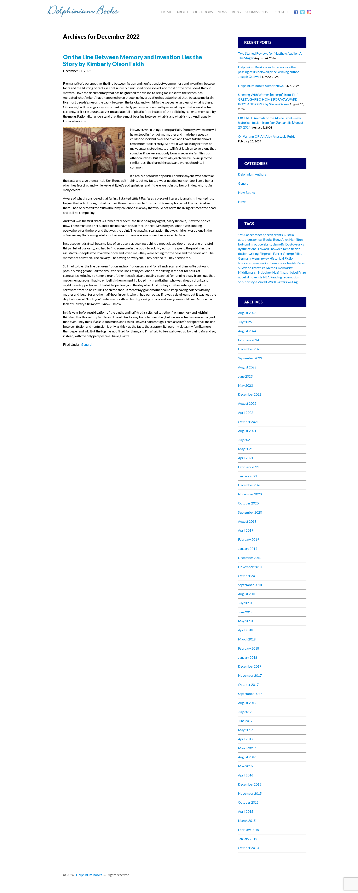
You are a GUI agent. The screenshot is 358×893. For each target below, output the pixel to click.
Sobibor (244, 282)
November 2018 (250, 567)
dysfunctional (247, 249)
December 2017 (249, 666)
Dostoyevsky (294, 244)
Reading (276, 277)
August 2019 (247, 521)
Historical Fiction (282, 258)
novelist (243, 277)
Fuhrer (277, 253)
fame (286, 249)
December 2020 (249, 485)
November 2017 (250, 675)
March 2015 (247, 820)
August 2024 (247, 331)
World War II (267, 282)
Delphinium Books (87, 10)
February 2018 (248, 648)
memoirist (285, 268)
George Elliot (292, 253)
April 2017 (245, 739)
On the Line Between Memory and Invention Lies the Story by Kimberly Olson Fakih (132, 60)
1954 (242, 235)
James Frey (278, 263)
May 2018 (245, 621)
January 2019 (247, 548)
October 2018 (248, 576)
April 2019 (245, 530)
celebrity (265, 244)
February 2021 (248, 467)
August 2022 (247, 403)
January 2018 (247, 657)
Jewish (291, 263)
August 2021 (247, 431)
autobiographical (250, 239)
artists (278, 235)
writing (293, 282)
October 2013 (248, 848)
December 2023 (249, 349)
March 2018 (247, 639)
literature (258, 268)
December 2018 (249, 558)
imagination (261, 263)
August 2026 (247, 313)
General (86, 344)
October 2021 (248, 422)
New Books (246, 192)
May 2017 (245, 730)
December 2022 (249, 394)
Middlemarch (247, 272)
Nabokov (265, 272)
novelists (256, 277)
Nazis (284, 272)
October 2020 (248, 503)
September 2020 (250, 512)
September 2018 (250, 585)
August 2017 (247, 703)
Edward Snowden (270, 249)
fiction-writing (248, 253)
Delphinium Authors (252, 174)
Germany (244, 258)
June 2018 (245, 612)
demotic (279, 244)
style (253, 282)
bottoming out (248, 244)
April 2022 (245, 412)
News (242, 201)
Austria (288, 235)
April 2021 (245, 458)
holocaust (245, 263)
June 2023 (245, 376)
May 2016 (245, 766)
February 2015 (248, 830)
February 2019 (248, 539)
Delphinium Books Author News (261, 86)
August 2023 (247, 367)
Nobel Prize (297, 272)
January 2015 (247, 839)
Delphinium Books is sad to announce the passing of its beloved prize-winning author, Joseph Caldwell (268, 71)
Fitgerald (265, 253)
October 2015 (248, 802)
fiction (295, 249)
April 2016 (245, 775)
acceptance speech (259, 235)
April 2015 (245, 811)
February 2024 (248, 340)
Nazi (275, 272)
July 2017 (245, 712)
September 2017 (250, 694)
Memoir (271, 268)
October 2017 (248, 684)
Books (267, 239)
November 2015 (250, 793)
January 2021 (247, 476)
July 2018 (245, 603)
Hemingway (260, 258)
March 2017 (247, 748)
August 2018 (247, 594)
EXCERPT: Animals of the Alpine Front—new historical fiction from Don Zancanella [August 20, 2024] (270, 122)
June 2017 (245, 721)
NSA (266, 277)
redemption (291, 277)
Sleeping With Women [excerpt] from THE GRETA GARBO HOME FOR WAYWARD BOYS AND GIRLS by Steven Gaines (268, 99)
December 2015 (249, 784)
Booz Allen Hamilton (288, 239)
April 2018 (245, 630)
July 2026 (245, 322)
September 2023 (250, 358)
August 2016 (247, 757)
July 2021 (245, 440)
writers (282, 282)
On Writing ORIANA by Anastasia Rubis (266, 136)
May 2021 (245, 449)
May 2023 (245, 385)
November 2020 (250, 494)
